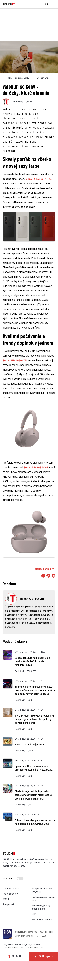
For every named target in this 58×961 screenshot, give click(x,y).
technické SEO (11, 948)
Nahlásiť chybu (43, 569)
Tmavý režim (10, 878)
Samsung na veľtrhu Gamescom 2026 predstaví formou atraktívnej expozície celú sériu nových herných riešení (35, 690)
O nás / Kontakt (11, 888)
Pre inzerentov (10, 893)
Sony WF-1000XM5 (36, 467)
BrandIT (7, 899)
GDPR (34, 914)
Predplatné (8, 904)
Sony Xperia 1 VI (39, 178)
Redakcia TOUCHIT (23, 101)
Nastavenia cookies (42, 919)
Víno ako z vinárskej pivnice (29, 744)
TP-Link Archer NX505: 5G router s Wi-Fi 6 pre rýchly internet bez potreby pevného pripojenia (35, 719)
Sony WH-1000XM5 (15, 360)
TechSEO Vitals (37, 948)
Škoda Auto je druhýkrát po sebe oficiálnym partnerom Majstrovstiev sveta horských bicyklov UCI (33, 795)
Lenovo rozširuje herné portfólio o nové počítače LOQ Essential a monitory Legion (32, 661)
